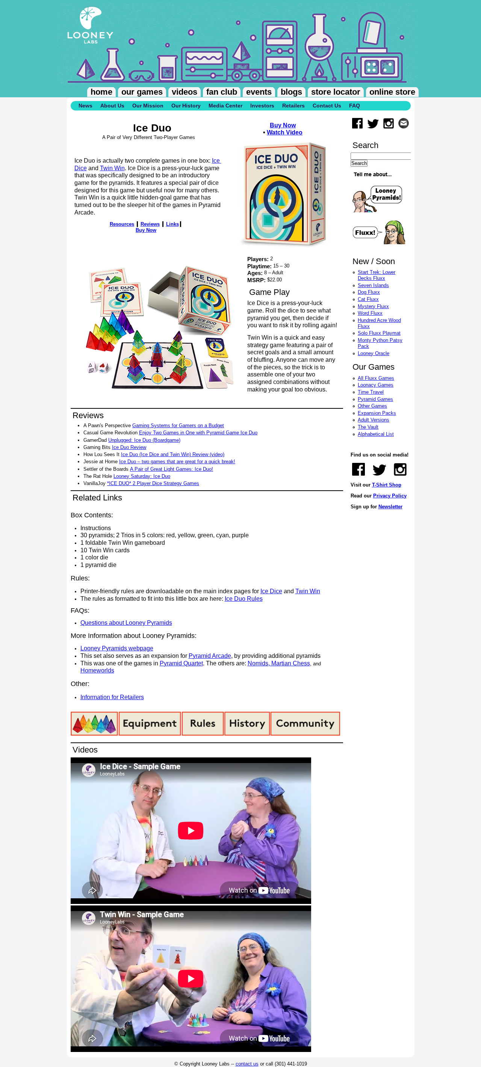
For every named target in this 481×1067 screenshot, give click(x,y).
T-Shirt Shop (386, 485)
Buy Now (283, 125)
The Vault (368, 427)
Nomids (258, 663)
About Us (112, 106)
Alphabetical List (376, 434)
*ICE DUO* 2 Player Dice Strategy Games (153, 483)
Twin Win (112, 168)
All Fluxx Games (376, 378)
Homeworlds (97, 670)
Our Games (142, 92)
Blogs (291, 92)
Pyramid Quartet (181, 663)
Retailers (293, 106)
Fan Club (221, 92)
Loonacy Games (375, 385)
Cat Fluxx (368, 299)
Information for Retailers (112, 697)
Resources (122, 224)
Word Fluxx (370, 313)
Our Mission (147, 106)
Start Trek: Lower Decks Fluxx (376, 275)
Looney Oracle (373, 353)
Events (259, 92)
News (85, 106)
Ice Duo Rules (244, 598)
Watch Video (285, 132)
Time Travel (371, 392)
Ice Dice (271, 591)
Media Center (225, 106)
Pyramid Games (375, 399)
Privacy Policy (390, 496)
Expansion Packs (377, 413)
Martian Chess (290, 663)
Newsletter (390, 506)
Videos (184, 92)
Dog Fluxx (369, 292)
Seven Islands (373, 285)
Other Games (372, 406)
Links (172, 224)
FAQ (354, 106)
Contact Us (327, 106)
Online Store (392, 92)
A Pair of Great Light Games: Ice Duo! (171, 469)
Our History (186, 106)
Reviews (150, 224)
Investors (262, 106)
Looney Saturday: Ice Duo (141, 476)
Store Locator (335, 92)
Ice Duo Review (129, 447)
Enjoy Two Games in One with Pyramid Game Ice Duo (198, 432)
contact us (247, 1064)
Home (101, 92)
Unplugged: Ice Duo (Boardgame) (144, 440)
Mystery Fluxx (373, 306)
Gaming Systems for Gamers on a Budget (178, 425)
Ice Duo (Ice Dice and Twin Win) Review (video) (172, 454)
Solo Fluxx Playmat (379, 333)
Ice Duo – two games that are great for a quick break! (177, 461)
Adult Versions (373, 420)
